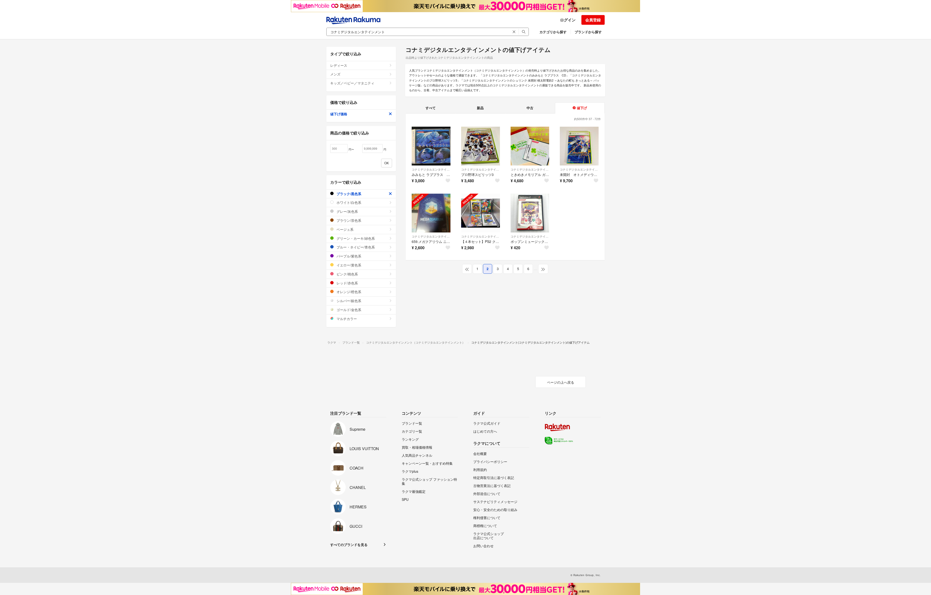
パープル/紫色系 (348, 256)
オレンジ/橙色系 (348, 291)
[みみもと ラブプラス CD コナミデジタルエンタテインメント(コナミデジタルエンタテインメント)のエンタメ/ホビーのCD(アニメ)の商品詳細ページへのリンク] (431, 146)
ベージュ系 (344, 229)
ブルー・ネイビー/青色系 (355, 247)
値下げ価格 (338, 113)
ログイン (568, 20)
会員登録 (593, 20)
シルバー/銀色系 (348, 300)
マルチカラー (346, 318)
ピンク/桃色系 (347, 274)
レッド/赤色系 (347, 283)
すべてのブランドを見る (349, 544)
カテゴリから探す (553, 31)
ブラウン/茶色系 (348, 220)
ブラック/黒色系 (348, 193)
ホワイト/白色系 (348, 202)
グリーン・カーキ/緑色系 (355, 238)
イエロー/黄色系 (348, 265)
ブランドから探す (588, 31)
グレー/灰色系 (347, 211)
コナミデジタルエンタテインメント (431, 169)
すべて (430, 107)
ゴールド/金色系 (348, 309)
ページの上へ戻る (560, 382)
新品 (480, 107)
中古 (530, 107)
